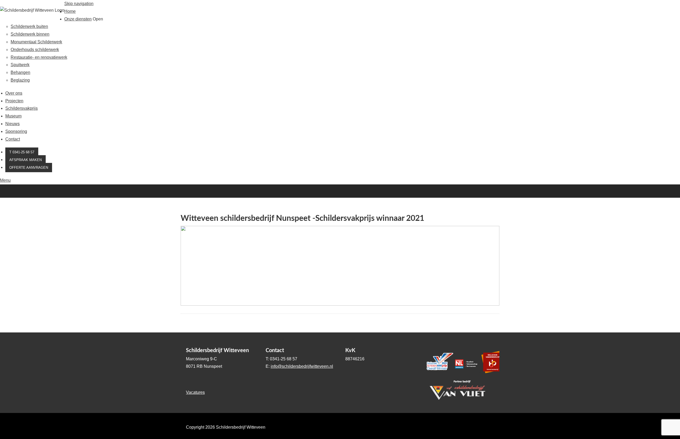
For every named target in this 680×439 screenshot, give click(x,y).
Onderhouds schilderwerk (35, 49)
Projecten (14, 101)
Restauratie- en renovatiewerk (39, 57)
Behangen (20, 72)
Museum (13, 116)
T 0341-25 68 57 (21, 152)
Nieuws (12, 123)
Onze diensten (78, 19)
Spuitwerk (20, 64)
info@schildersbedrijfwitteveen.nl (302, 366)
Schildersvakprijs (21, 108)
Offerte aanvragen (28, 168)
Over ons (13, 93)
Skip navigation (79, 3)
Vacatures (195, 392)
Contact (12, 139)
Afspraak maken (25, 160)
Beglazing (20, 80)
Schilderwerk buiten (29, 26)
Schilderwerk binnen (30, 34)
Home (70, 11)
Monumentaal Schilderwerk (36, 42)
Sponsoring (16, 131)
